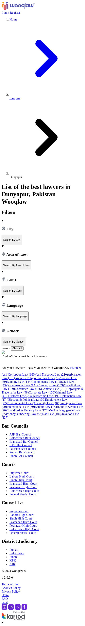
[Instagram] (4, 608)
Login (6, 12)
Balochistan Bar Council (24, 438)
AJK (12, 564)
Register (15, 12)
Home (13, 19)
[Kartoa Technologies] (13, 619)
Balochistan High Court (24, 490)
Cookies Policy (11, 588)
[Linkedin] (11, 608)
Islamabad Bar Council (23, 441)
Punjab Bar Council (21, 452)
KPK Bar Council (20, 445)
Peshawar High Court (23, 487)
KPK (12, 560)
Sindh (13, 557)
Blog (5, 602)
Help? (5, 595)
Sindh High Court (20, 480)
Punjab (13, 549)
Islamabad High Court (23, 483)
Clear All (17, 348)
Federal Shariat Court (22, 494)
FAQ (5, 598)
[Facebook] (24, 608)
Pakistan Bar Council (22, 448)
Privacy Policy (11, 591)
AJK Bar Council (20, 434)
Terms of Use (10, 584)
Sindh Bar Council (21, 456)
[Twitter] (18, 608)
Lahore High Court (21, 476)
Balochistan (16, 553)
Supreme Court (18, 473)
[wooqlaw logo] (18, 9)
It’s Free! (75, 367)
